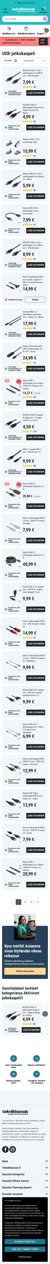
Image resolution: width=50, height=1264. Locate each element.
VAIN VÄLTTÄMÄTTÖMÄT (25, 1249)
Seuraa (35, 300)
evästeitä (28, 1208)
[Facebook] (5, 1149)
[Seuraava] (46, 30)
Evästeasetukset (25, 1256)
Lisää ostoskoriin (35, 93)
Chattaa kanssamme (25, 971)
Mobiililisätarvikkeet (26, 33)
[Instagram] (12, 1149)
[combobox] (25, 19)
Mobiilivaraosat (8, 33)
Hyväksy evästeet (25, 1241)
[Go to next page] (38, 902)
